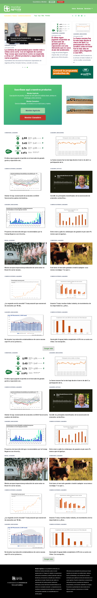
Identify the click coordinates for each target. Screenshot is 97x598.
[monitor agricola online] (13, 8)
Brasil (6, 240)
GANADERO (8, 45)
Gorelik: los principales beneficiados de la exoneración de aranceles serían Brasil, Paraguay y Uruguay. (23, 52)
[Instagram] (75, 15)
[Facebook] (78, 15)
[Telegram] (81, 15)
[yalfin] (72, 72)
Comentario (55, 33)
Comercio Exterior (10, 168)
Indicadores (83, 34)
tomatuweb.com (23, 582)
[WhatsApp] (84, 15)
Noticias (13, 45)
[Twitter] (72, 15)
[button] (23, 67)
